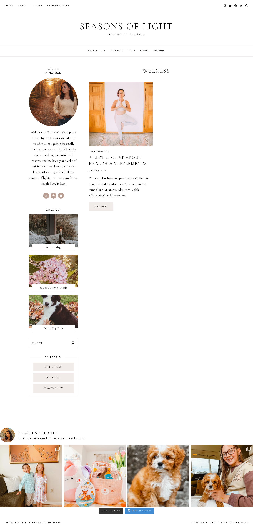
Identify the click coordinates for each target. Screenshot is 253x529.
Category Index (58, 5)
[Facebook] (235, 5)
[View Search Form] (246, 5)
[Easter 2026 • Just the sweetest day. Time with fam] (31, 476)
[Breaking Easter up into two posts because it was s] (95, 476)
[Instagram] (225, 5)
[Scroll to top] (246, 519)
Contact (36, 5)
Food (131, 50)
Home (9, 5)
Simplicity (117, 50)
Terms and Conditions (45, 522)
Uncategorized (99, 151)
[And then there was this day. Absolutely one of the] (222, 476)
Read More (103, 208)
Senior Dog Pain (53, 328)
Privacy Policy (16, 522)
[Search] (73, 343)
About (22, 5)
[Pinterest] (230, 5)
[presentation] (121, 114)
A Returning (53, 247)
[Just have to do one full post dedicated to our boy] (158, 476)
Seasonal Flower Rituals (53, 287)
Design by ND (239, 522)
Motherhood (96, 50)
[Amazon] (241, 5)
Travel (144, 50)
